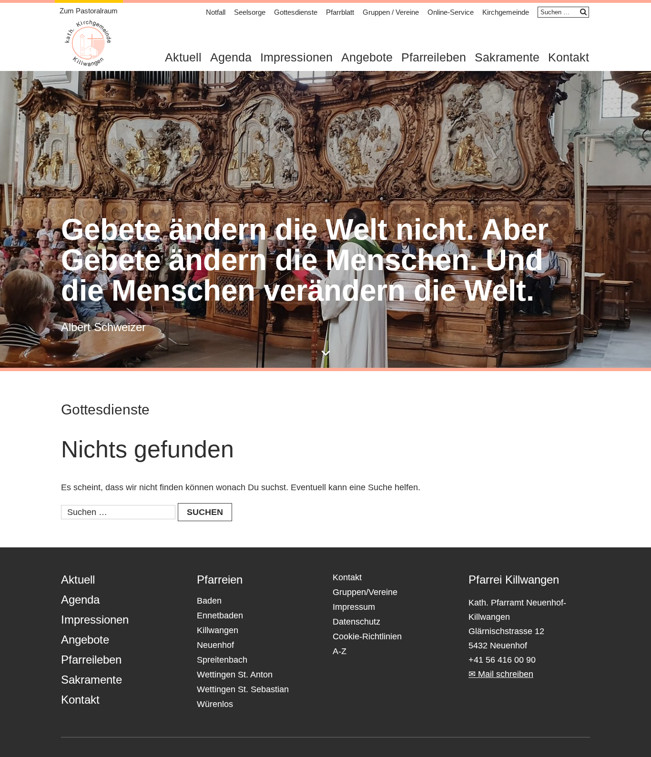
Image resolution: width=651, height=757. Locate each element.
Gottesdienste (295, 12)
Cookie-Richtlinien (367, 636)
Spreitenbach (222, 660)
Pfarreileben (433, 57)
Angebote (367, 57)
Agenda (231, 57)
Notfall (215, 12)
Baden (209, 601)
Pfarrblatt (340, 12)
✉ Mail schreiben (500, 674)
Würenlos (215, 704)
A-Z (339, 651)
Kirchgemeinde (505, 12)
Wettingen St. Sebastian (243, 689)
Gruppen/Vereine (365, 592)
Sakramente (507, 57)
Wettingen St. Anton (235, 674)
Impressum (354, 607)
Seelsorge (249, 12)
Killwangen (217, 630)
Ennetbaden (220, 615)
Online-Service (450, 12)
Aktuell (183, 57)
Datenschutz (356, 621)
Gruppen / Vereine (391, 12)
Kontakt (568, 57)
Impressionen (296, 57)
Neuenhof (215, 645)
